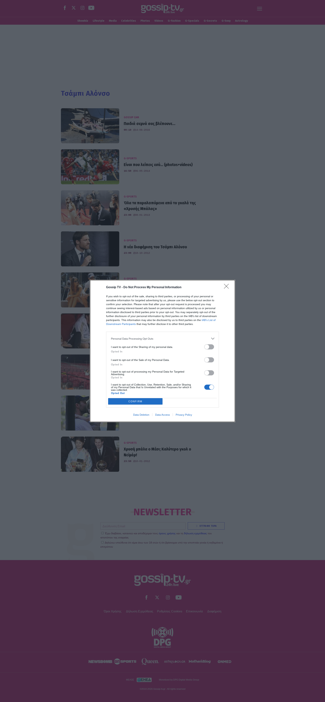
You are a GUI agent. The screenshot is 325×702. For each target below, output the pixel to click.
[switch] (209, 346)
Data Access (162, 414)
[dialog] (162, 351)
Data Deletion (141, 414)
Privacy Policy (184, 414)
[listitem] (162, 339)
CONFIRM (135, 401)
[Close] (227, 287)
